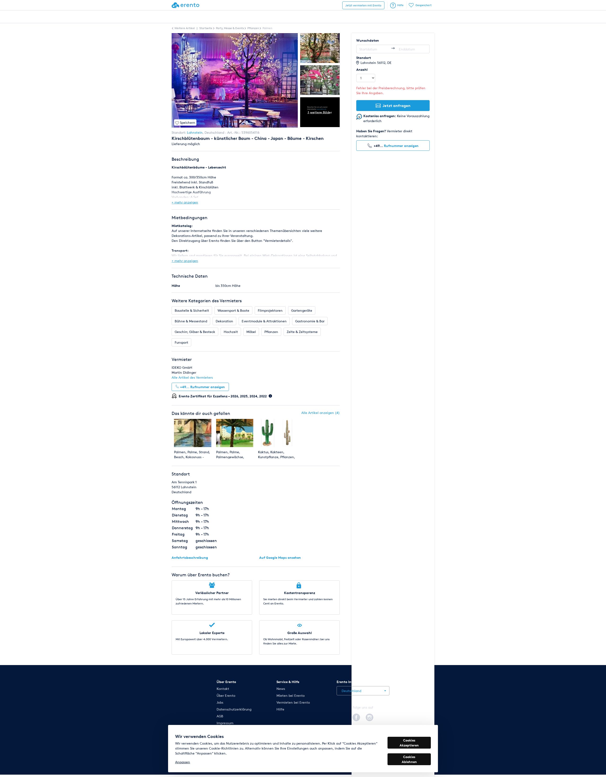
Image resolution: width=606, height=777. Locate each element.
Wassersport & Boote (233, 310)
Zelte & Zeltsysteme (302, 332)
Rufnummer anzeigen (401, 146)
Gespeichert (423, 5)
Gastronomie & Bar (310, 321)
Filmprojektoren (270, 310)
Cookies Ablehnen (409, 759)
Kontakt (223, 689)
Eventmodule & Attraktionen (264, 321)
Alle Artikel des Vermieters (192, 377)
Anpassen (182, 762)
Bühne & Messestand (191, 321)
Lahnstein (195, 132)
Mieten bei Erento (290, 695)
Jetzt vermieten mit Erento (363, 5)
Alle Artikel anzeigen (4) (320, 413)
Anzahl (362, 69)
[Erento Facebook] (356, 716)
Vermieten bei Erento (293, 702)
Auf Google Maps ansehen (280, 557)
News (280, 689)
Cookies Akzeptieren (409, 742)
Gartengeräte (301, 310)
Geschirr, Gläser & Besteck (195, 332)
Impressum (225, 723)
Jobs (220, 702)
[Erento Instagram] (369, 716)
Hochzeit (231, 332)
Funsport (181, 342)
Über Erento (226, 695)
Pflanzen (271, 332)
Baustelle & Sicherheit (192, 310)
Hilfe (400, 5)
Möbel (251, 332)
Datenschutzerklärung (234, 709)
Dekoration (224, 321)
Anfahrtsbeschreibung (190, 557)
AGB (220, 716)
